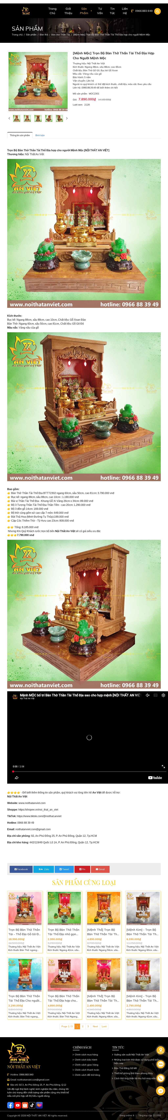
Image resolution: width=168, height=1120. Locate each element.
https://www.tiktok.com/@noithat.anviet (39, 816)
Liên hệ (125, 11)
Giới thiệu (68, 11)
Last (104, 1026)
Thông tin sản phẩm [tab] (20, 135)
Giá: (75, 99)
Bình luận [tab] (40, 135)
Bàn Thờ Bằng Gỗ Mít (125, 1068)
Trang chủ (52, 11)
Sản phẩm (84, 11)
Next (95, 1026)
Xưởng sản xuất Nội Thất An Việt (131, 1054)
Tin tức (112, 11)
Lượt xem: (78, 104)
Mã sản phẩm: (80, 93)
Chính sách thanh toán (87, 1069)
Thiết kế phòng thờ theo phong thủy (133, 1073)
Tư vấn (100, 11)
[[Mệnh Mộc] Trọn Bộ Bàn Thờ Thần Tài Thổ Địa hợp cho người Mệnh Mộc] (16, 118)
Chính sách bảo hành (86, 1059)
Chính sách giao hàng (86, 1064)
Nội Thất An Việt (17, 796)
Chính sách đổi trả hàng (87, 1074)
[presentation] (9, 118)
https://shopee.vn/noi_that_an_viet (38, 809)
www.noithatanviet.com (32, 803)
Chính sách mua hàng (86, 1054)
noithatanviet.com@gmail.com (33, 829)
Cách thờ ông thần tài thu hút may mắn (135, 1078)
